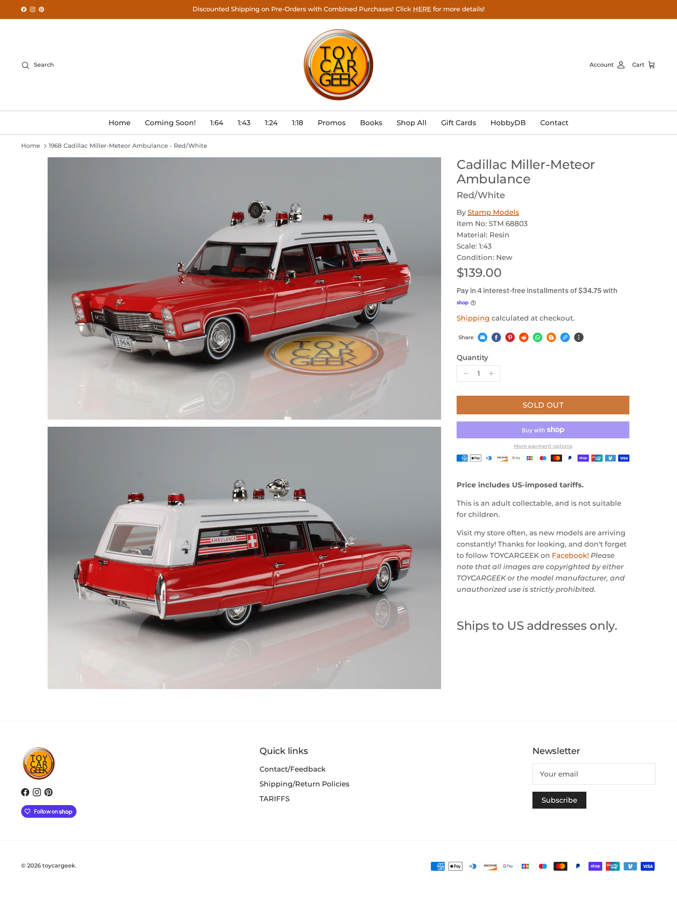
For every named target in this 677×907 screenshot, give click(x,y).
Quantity (472, 357)
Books (371, 122)
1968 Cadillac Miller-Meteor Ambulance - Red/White (128, 145)
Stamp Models (493, 212)
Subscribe (559, 800)
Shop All (412, 122)
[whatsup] (537, 337)
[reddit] (524, 337)
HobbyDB (508, 122)
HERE (422, 9)
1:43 (244, 122)
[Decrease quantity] (464, 373)
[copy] (565, 337)
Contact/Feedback (292, 769)
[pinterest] (510, 337)
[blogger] (551, 337)
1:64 (216, 122)
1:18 (297, 122)
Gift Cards (458, 122)
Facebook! (570, 555)
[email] (482, 337)
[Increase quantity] (493, 373)
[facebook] (496, 337)
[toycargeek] (338, 65)
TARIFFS (274, 799)
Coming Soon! (170, 122)
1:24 (271, 122)
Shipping (473, 318)
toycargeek (58, 865)
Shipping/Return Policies (304, 784)
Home (119, 122)
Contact (554, 122)
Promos (332, 122)
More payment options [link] (543, 446)
